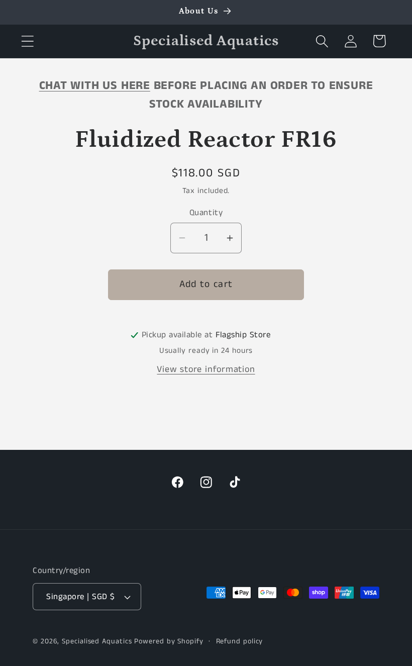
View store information (206, 369)
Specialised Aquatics (97, 641)
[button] (27, 41)
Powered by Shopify (168, 641)
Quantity (206, 213)
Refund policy (239, 641)
